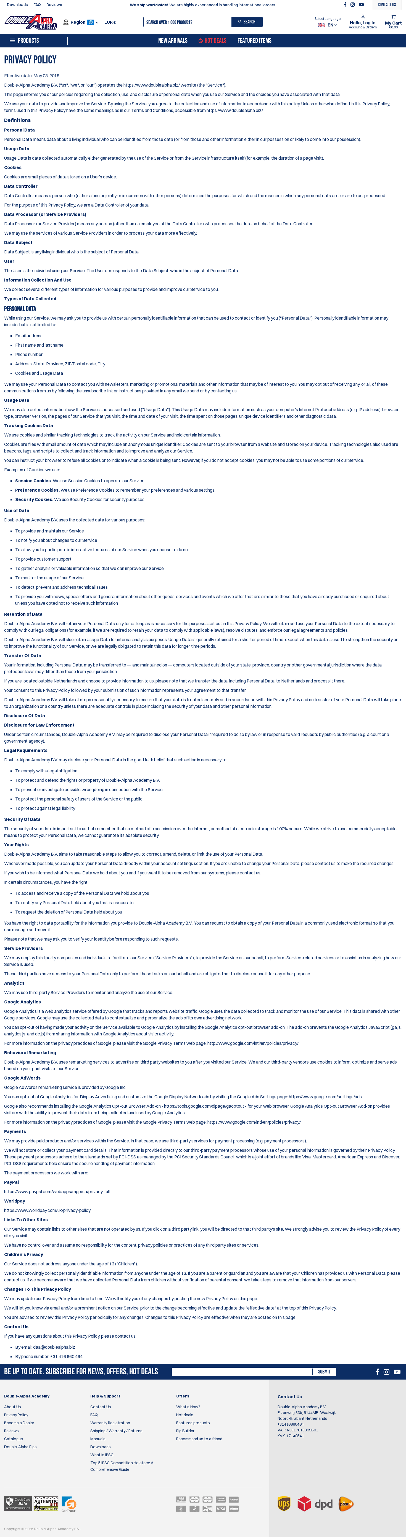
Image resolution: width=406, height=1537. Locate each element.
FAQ (37, 4)
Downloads (17, 4)
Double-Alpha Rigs (20, 1446)
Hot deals (184, 1414)
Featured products (193, 1422)
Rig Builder (185, 1430)
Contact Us (100, 1406)
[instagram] (353, 4)
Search (249, 22)
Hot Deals (215, 41)
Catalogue (13, 1438)
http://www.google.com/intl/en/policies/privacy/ (253, 1043)
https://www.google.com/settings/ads (325, 1096)
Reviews (54, 4)
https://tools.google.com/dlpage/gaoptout (204, 1106)
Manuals (98, 1438)
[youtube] (361, 4)
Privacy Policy (16, 1414)
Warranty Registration (110, 1422)
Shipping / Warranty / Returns (116, 1430)
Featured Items (254, 41)
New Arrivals (173, 41)
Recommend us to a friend (199, 1438)
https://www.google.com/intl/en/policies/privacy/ (254, 1122)
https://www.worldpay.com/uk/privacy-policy (47, 1210)
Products (28, 41)
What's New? (188, 1406)
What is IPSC (102, 1454)
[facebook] (346, 4)
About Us (12, 1406)
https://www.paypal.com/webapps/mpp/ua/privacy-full (57, 1191)
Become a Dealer (19, 1422)
